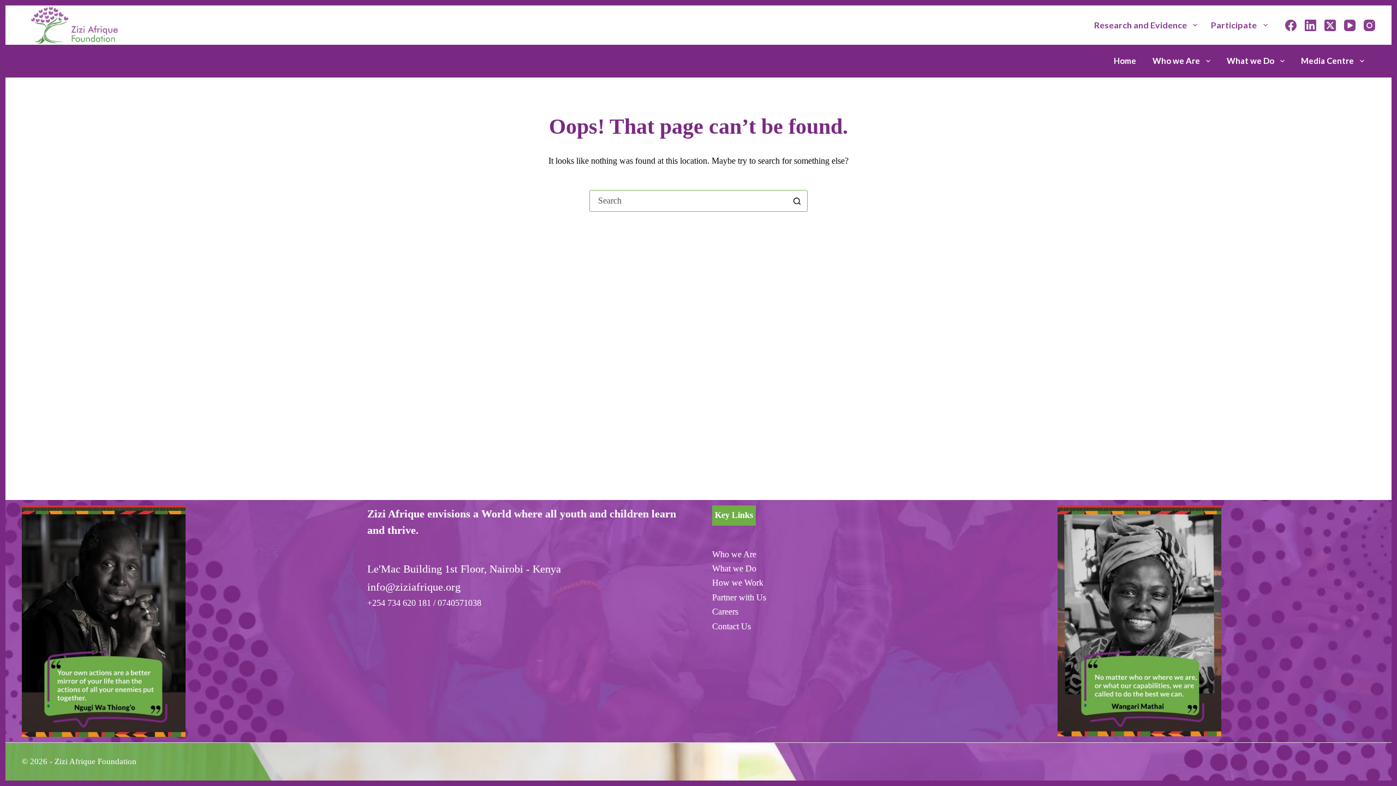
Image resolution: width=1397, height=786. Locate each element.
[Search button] (796, 200)
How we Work (737, 582)
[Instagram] (1369, 25)
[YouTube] (1350, 25)
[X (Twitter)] (1330, 25)
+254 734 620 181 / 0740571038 (424, 603)
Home (1125, 61)
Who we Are (1176, 61)
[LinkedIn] (1310, 25)
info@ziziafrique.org (414, 587)
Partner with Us (739, 597)
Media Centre (1327, 61)
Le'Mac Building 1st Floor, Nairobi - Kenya (464, 569)
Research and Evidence (1140, 25)
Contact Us (731, 626)
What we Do (1250, 61)
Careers (725, 611)
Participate (1234, 25)
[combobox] (688, 201)
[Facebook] (1291, 25)
